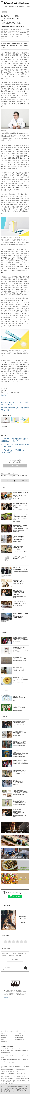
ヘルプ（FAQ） (18, 1033)
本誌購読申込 (4, 1037)
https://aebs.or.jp (7, 997)
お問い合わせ (4, 1033)
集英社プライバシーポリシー (21, 1031)
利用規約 (17, 1029)
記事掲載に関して (19, 1035)
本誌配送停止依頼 (19, 1037)
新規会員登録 (15, 959)
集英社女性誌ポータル (20, 1039)
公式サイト (4, 395)
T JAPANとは (4, 1029)
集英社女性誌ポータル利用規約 (7, 1031)
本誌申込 (23, 922)
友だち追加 (15, 465)
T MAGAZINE (4, 1041)
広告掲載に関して (4, 1035)
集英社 (2, 1039)
